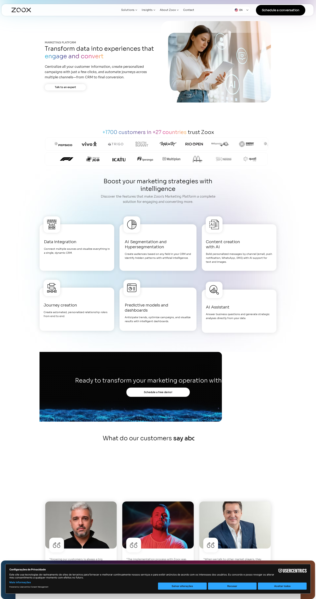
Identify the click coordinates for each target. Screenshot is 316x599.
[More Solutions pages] (136, 10)
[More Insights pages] (154, 10)
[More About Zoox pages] (178, 10)
